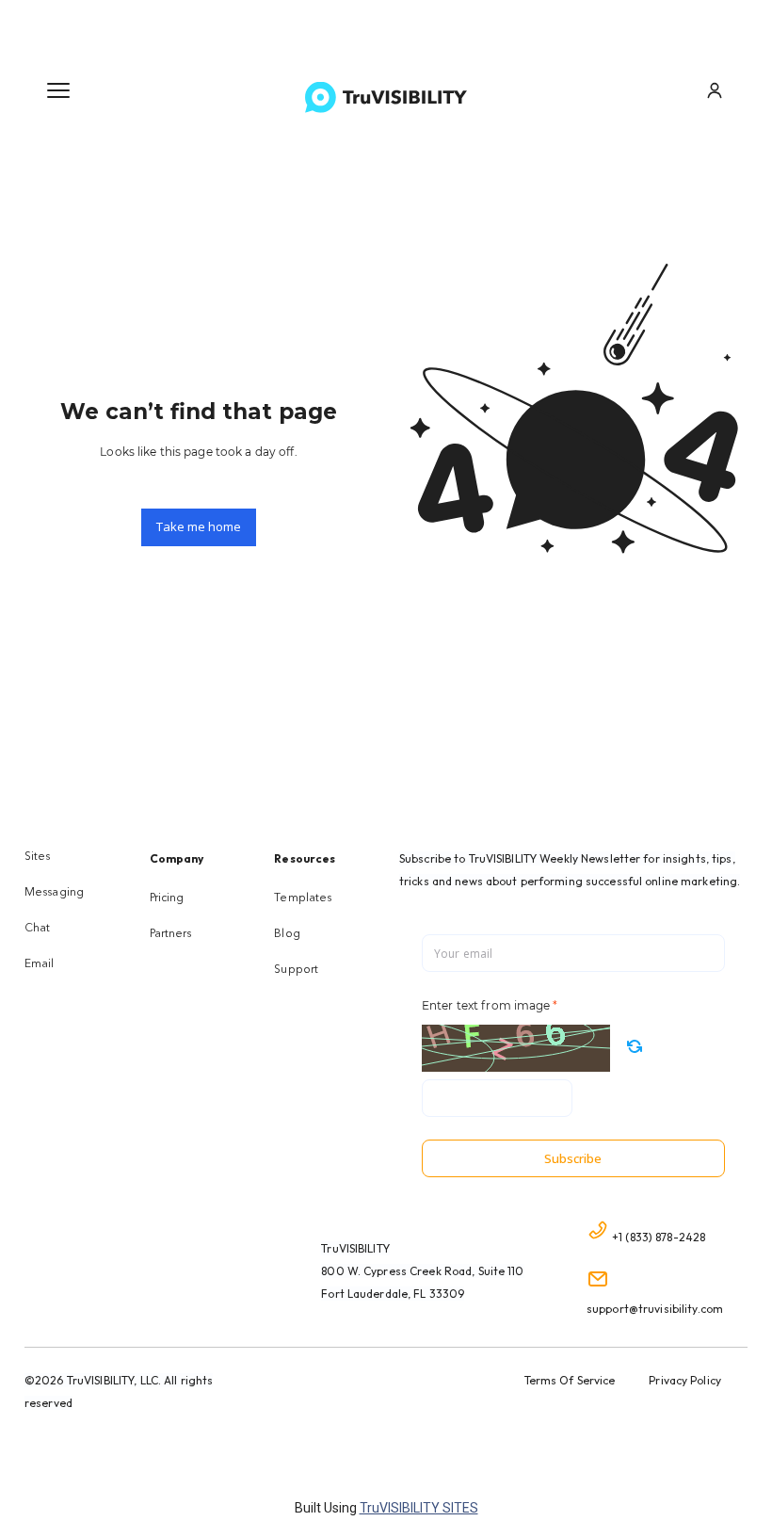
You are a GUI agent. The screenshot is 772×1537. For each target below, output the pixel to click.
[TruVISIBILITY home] (386, 97)
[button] (58, 90)
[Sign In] (714, 90)
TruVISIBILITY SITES (419, 1507)
